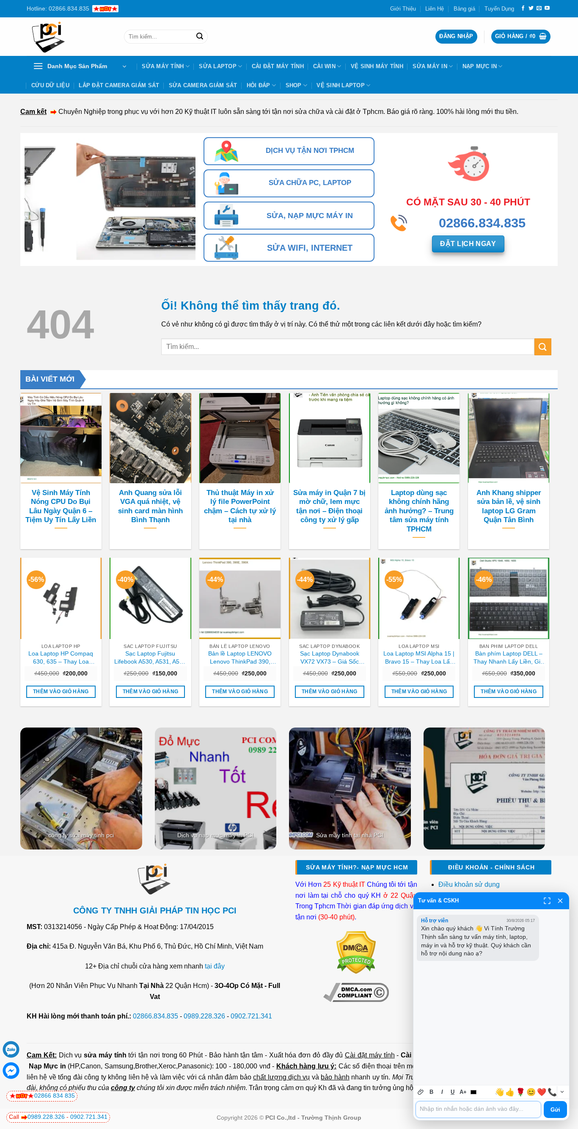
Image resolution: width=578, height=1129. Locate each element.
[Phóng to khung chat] (547, 900)
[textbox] (478, 1109)
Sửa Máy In (430, 66)
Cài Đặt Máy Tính (278, 66)
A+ (463, 1092)
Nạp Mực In (479, 66)
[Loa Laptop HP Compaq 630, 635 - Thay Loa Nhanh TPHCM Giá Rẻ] (61, 598)
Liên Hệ (434, 9)
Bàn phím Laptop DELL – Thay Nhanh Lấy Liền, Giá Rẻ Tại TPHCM (508, 657)
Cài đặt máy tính (369, 1055)
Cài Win (324, 66)
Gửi (555, 1110)
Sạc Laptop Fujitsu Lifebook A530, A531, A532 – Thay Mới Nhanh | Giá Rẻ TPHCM (150, 657)
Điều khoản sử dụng (469, 884)
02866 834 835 (54, 1095)
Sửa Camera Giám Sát (203, 85)
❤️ (541, 1092)
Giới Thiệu (403, 9)
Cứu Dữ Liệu (50, 85)
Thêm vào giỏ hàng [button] (61, 691)
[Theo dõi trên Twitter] (531, 8)
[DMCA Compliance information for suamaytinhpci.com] (356, 992)
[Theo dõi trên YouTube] (547, 8)
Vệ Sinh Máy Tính (377, 66)
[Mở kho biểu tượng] (562, 1092)
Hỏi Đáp (258, 85)
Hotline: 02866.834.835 (58, 8)
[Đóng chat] (560, 900)
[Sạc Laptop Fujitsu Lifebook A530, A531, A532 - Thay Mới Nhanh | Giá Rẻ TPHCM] (150, 598)
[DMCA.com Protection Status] (356, 952)
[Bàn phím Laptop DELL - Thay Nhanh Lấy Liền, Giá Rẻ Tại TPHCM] (508, 598)
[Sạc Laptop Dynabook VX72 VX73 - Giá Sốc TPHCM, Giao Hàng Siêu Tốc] (329, 598)
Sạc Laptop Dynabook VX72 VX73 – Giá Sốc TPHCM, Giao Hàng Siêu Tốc (329, 657)
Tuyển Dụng (499, 9)
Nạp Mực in (47, 1066)
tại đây (215, 966)
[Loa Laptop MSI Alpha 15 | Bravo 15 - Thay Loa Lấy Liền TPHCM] (419, 598)
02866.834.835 (155, 1016)
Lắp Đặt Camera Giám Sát (119, 85)
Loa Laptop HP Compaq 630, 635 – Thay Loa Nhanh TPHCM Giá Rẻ (60, 657)
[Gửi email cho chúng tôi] (539, 8)
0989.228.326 (204, 1016)
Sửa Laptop (218, 66)
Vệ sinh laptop (341, 85)
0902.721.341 (251, 1016)
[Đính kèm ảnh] (421, 1092)
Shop (294, 85)
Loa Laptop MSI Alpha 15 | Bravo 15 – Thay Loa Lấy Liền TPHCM (418, 657)
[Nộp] (200, 37)
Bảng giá (464, 9)
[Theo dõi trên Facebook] (523, 8)
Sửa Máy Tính (163, 66)
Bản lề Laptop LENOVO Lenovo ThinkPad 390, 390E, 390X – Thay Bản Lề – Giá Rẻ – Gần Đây (240, 657)
